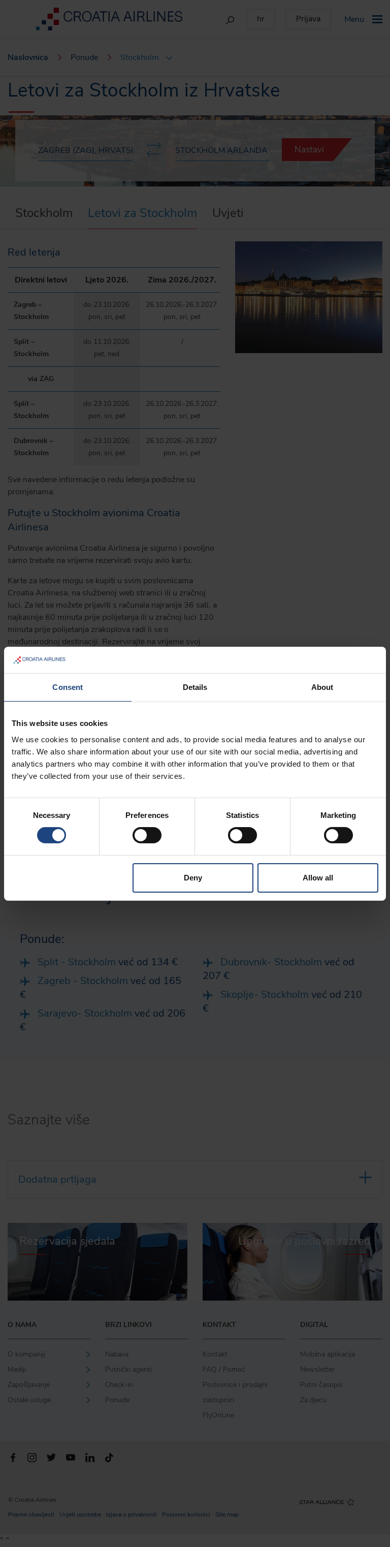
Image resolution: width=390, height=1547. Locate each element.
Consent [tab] (67, 687)
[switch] (147, 835)
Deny (193, 877)
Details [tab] (195, 687)
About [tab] (322, 687)
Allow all (318, 877)
